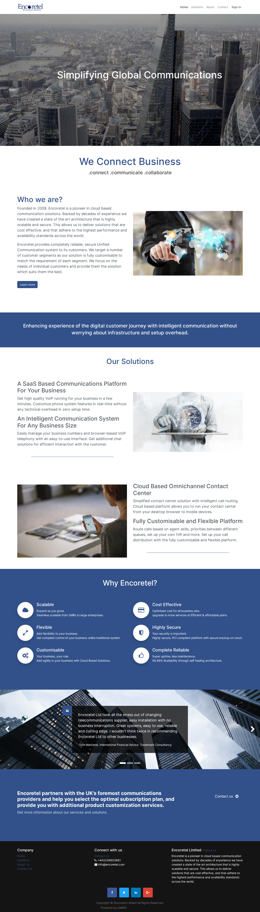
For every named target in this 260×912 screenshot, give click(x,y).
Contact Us (24, 868)
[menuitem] (184, 7)
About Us (23, 864)
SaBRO (122, 907)
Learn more (27, 284)
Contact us (224, 796)
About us (210, 850)
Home (21, 856)
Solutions (23, 860)
